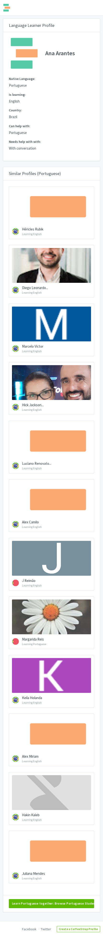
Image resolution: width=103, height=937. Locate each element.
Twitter (46, 929)
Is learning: (17, 94)
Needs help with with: (25, 141)
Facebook (29, 929)
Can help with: (19, 126)
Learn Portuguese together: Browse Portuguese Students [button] (53, 903)
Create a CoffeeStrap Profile (78, 929)
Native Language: (22, 79)
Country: (15, 110)
